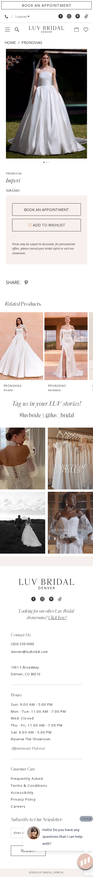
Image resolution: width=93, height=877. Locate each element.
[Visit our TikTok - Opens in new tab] (86, 16)
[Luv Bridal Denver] (46, 29)
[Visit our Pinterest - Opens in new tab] (77, 16)
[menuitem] (6, 16)
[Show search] (16, 30)
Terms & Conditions (29, 785)
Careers (18, 806)
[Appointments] (76, 30)
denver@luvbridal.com (29, 652)
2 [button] (46, 162)
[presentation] (21, 346)
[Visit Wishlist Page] (85, 29)
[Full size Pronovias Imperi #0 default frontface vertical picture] (46, 103)
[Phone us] (6, 16)
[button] (22, 16)
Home (10, 42)
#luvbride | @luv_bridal (46, 415)
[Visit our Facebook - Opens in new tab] (60, 16)
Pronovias (31, 42)
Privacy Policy (23, 799)
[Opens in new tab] (22, 458)
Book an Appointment (46, 209)
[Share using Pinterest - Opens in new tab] (26, 282)
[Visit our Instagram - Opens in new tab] (69, 16)
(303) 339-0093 (22, 644)
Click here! (57, 618)
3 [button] (49, 162)
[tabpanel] (46, 103)
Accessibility (22, 792)
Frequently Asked (27, 778)
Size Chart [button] (13, 190)
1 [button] (44, 162)
